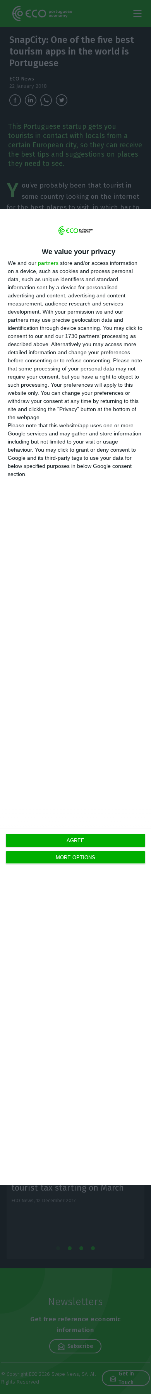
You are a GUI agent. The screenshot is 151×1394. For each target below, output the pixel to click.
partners (48, 263)
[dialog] (75, 697)
